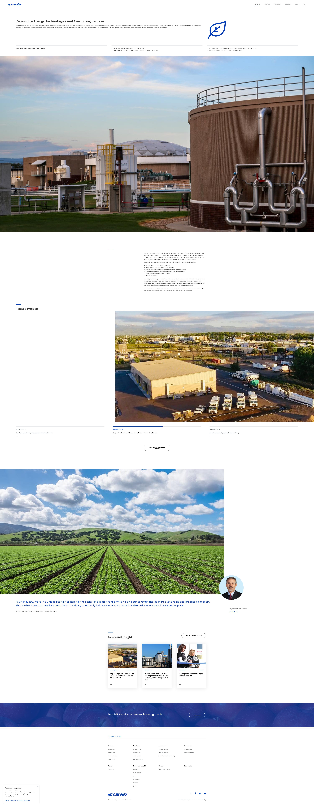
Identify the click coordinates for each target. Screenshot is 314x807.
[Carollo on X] (189, 794)
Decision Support (163, 749)
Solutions (267, 4)
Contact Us (197, 715)
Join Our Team (233, 612)
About (110, 766)
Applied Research (163, 752)
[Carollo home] (118, 795)
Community (287, 4)
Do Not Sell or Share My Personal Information (17, 800)
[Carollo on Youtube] (203, 794)
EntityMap (181, 800)
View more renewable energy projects (157, 447)
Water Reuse (111, 759)
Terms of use (194, 800)
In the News (136, 779)
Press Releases (137, 772)
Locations (110, 769)
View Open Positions (164, 769)
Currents (135, 769)
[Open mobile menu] (304, 4)
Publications (136, 776)
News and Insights (140, 766)
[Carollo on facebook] (194, 794)
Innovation (277, 4)
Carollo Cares (188, 749)
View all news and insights (194, 635)
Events (135, 786)
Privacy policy (202, 800)
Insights (135, 783)
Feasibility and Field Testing (167, 756)
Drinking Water (112, 749)
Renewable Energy (21, 429)
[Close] (37, 786)
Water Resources (113, 756)
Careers (297, 4)
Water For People (189, 752)
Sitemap (187, 800)
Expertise (257, 4)
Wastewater (111, 752)
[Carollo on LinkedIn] (198, 794)
